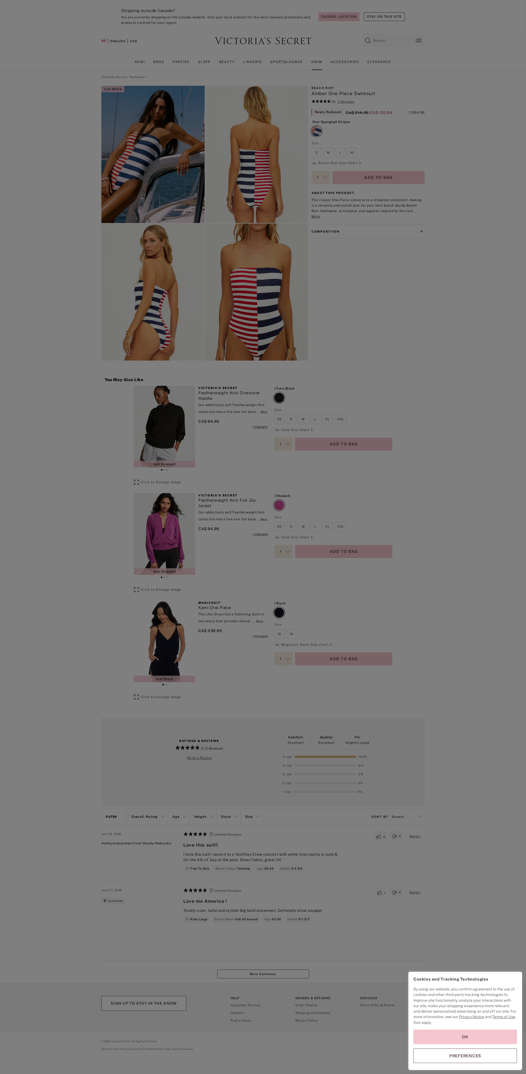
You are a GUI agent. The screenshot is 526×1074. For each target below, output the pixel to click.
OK (465, 1037)
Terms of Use (503, 1017)
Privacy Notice (471, 1017)
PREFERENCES (465, 1055)
